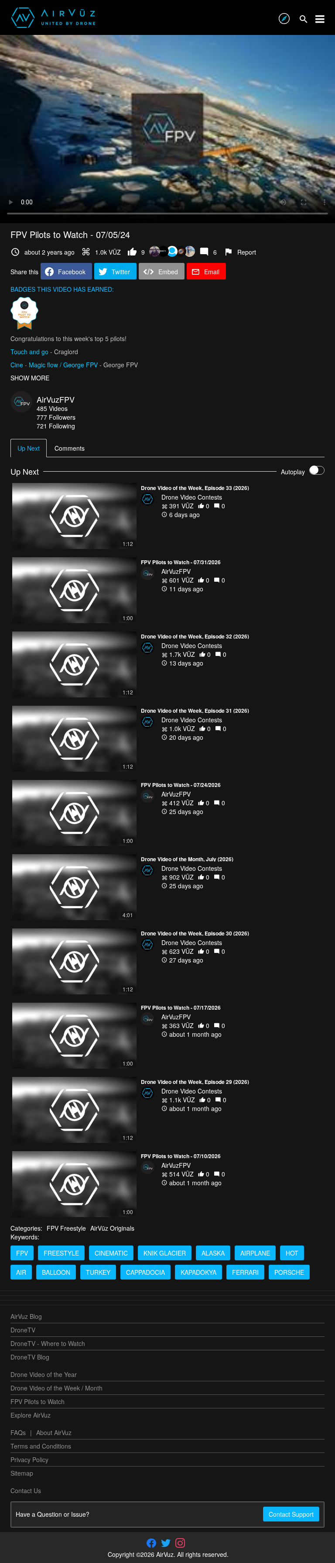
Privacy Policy (29, 1459)
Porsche (289, 1272)
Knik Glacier (165, 1253)
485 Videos (52, 408)
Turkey (98, 1272)
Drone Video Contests (191, 497)
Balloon (56, 1272)
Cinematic (111, 1253)
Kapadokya (198, 1272)
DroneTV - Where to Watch (47, 1343)
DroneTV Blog (29, 1357)
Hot (292, 1253)
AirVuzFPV (56, 399)
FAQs (18, 1432)
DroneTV (22, 1329)
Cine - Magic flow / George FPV (54, 364)
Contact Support (291, 1514)
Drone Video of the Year (43, 1374)
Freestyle (61, 1253)
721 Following (56, 425)
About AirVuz (54, 1432)
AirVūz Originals (112, 1228)
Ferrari (245, 1272)
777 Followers (56, 417)
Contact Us (25, 1490)
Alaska (213, 1253)
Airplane (255, 1253)
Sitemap (21, 1473)
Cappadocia (145, 1272)
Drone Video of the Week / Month (56, 1388)
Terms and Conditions (40, 1446)
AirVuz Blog (26, 1316)
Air (21, 1272)
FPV (22, 1253)
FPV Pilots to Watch (37, 1401)
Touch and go (29, 351)
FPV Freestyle (66, 1228)
